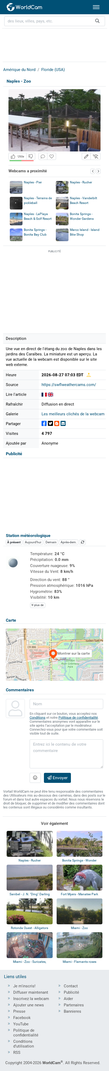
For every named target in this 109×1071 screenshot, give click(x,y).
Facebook (22, 1017)
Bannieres (72, 1011)
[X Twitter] (50, 423)
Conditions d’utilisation (23, 1044)
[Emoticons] (35, 778)
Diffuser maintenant (30, 992)
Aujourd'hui (33, 542)
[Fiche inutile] (30, 156)
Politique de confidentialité (78, 718)
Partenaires (74, 1005)
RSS (16, 1052)
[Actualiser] (82, 542)
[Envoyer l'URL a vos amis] (63, 423)
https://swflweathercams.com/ (69, 384)
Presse (19, 1011)
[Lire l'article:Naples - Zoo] (44, 394)
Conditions (38, 718)
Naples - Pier (33, 182)
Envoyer (59, 777)
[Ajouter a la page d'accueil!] (51, 156)
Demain (51, 542)
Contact (71, 986)
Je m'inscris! (24, 986)
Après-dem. (69, 542)
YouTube (21, 1024)
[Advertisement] (54, 44)
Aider (68, 998)
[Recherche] (97, 21)
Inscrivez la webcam (31, 998)
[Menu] (96, 7)
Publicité (71, 992)
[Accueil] (24, 7)
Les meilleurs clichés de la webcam (73, 414)
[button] (86, 156)
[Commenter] (42, 156)
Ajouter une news (28, 1005)
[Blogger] (56, 423)
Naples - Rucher (81, 182)
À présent (14, 542)
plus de (38, 605)
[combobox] (54, 21)
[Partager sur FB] (44, 423)
